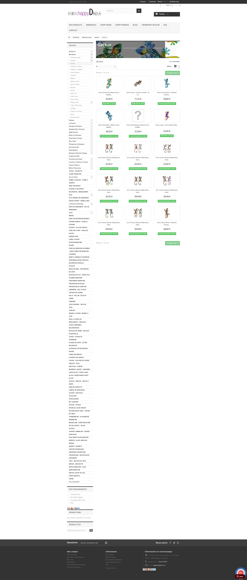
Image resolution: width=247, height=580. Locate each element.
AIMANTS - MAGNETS (75, 446)
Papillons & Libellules (76, 69)
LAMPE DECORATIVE (75, 354)
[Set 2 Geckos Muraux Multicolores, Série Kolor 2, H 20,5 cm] (167, 181)
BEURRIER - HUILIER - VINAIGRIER (79, 369)
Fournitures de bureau (75, 159)
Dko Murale (72, 54)
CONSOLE (72, 310)
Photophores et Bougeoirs (77, 144)
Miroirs (72, 114)
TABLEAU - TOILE (74, 363)
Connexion (152, 1)
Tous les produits (74, 482)
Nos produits (75, 25)
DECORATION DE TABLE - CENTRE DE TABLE (79, 412)
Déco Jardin (72, 141)
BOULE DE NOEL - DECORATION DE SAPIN (79, 270)
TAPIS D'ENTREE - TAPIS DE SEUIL (77, 306)
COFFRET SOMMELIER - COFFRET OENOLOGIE (79, 433)
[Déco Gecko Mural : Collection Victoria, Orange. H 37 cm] (167, 213)
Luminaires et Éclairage (76, 204)
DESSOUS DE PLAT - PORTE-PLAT (79, 275)
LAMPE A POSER (74, 239)
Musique (72, 87)
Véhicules (73, 75)
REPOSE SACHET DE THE (77, 473)
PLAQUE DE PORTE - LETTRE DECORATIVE (78, 344)
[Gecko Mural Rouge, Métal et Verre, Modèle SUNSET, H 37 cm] (138, 116)
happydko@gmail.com (159, 565)
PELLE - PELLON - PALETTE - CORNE (78, 297)
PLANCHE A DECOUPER (76, 189)
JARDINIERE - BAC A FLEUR (77, 289)
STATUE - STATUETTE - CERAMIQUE (76, 338)
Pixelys (114, 568)
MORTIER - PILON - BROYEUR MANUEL (78, 442)
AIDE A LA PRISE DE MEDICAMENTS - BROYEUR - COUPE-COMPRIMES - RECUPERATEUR (77, 323)
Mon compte (72, 551)
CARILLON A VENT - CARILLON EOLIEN (78, 232)
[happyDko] (85, 12)
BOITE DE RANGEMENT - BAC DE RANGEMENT (79, 208)
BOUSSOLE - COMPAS (75, 366)
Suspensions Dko (74, 156)
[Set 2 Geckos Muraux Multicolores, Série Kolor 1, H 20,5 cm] (138, 181)
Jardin (71, 212)
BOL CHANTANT (74, 402)
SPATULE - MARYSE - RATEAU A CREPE (79, 382)
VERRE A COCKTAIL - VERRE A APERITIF (78, 181)
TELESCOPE (73, 396)
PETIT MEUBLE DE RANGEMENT (79, 198)
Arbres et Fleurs (75, 84)
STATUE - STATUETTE (75, 171)
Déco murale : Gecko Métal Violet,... (167, 125)
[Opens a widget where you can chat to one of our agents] (239, 576)
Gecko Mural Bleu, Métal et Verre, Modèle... (109, 126)
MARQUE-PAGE (73, 236)
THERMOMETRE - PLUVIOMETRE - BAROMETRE (79, 418)
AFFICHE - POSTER (75, 405)
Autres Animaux (74, 72)
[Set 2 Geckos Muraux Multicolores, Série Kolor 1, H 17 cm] (109, 148)
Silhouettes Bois (75, 117)
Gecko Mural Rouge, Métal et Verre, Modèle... (138, 126)
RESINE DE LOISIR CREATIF (77, 408)
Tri (97, 66)
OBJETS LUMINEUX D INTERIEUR (79, 257)
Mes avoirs (70, 559)
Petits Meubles (73, 150)
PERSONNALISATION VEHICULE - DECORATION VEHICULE (79, 261)
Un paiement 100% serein (77, 500)
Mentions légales (111, 557)
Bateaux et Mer (74, 81)
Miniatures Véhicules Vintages (78, 153)
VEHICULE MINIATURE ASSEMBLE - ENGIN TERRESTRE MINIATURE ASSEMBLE (79, 251)
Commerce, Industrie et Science (78, 162)
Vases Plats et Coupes (75, 138)
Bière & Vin (73, 93)
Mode (70, 195)
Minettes (72, 78)
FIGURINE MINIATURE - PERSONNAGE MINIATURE (77, 279)
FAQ (165, 25)
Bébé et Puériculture (75, 168)
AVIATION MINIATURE (75, 242)
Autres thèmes (74, 99)
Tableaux (71, 120)
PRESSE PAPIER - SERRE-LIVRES (79, 201)
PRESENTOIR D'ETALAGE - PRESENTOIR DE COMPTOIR (77, 285)
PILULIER (72, 266)
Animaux (72, 60)
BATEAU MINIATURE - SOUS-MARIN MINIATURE (77, 468)
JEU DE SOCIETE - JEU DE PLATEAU (77, 427)
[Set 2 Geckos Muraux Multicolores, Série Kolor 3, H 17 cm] (167, 148)
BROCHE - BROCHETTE (76, 464)
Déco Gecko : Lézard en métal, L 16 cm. (138, 94)
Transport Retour (150, 25)
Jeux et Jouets (73, 177)
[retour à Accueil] (69, 37)
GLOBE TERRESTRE (75, 174)
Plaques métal (74, 102)
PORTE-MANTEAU (74, 476)
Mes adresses (71, 562)
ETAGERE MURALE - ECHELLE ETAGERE (78, 223)
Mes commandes (72, 554)
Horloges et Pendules (75, 126)
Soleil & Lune (74, 96)
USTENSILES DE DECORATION (78, 348)
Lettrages (73, 108)
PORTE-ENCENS (74, 399)
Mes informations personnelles (76, 564)
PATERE (71, 245)
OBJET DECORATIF (75, 186)
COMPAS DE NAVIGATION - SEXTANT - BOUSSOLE (77, 391)
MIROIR (71, 215)
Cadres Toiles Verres (76, 105)
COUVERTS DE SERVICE (76, 357)
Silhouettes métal (75, 57)
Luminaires (72, 123)
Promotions (75, 512)
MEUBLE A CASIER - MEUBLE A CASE (78, 315)
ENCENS (71, 351)
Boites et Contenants (75, 135)
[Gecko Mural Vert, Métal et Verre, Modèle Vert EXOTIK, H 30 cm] (109, 83)
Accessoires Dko (74, 147)
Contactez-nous (174, 1)
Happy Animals (73, 132)
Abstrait (72, 90)
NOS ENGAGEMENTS (78, 489)
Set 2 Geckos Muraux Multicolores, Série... (109, 159)
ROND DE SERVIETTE (75, 387)
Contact (73, 30)
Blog (135, 25)
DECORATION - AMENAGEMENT (78, 192)
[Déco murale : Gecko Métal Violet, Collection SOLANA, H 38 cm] (167, 116)
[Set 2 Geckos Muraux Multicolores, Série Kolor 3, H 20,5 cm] (109, 213)
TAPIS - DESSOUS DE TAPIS (77, 461)
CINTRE (71, 479)
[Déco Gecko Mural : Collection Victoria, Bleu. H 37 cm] (167, 83)
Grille (175, 67)
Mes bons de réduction (74, 567)
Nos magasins (110, 554)
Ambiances (91, 25)
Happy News (105, 25)
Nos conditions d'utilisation (114, 559)
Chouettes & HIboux (76, 66)
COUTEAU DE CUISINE (76, 292)
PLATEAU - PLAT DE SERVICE (78, 227)
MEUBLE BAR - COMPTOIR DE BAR (79, 422)
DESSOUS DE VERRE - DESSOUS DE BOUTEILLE (79, 332)
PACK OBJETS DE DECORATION (78, 437)
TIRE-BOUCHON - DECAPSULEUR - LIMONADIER (79, 456)
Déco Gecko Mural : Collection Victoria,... (167, 94)
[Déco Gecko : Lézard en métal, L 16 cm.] (138, 83)
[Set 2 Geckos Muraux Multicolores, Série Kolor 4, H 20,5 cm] (138, 213)
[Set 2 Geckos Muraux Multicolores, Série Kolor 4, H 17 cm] (109, 181)
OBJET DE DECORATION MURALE (79, 218)
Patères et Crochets (76, 111)
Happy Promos (122, 25)
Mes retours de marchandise (75, 557)
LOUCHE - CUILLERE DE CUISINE (79, 360)
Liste (179, 67)
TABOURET (72, 301)
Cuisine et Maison (74, 165)
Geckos (72, 63)
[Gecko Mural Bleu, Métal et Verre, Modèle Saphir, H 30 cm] (109, 116)
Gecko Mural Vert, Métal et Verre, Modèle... (109, 94)
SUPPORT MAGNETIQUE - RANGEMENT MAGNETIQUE (77, 451)
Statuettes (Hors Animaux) (76, 129)
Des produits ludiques (76, 497)
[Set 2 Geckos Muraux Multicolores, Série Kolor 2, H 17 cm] (138, 148)
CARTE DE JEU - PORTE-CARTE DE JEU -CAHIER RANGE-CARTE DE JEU (78, 375)
